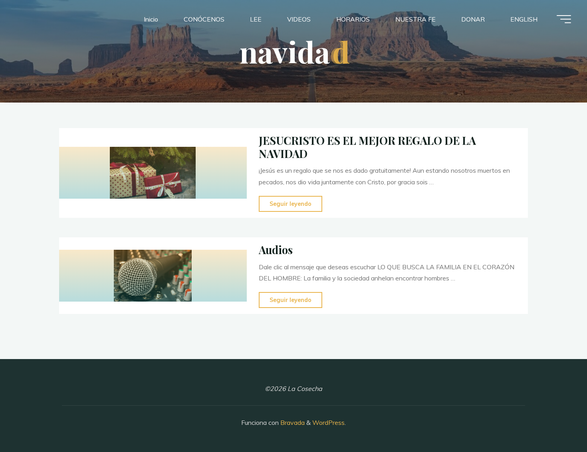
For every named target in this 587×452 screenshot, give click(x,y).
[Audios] (153, 276)
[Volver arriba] (555, 421)
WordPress (328, 422)
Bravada (292, 422)
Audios (276, 250)
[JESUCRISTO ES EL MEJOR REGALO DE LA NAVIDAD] (153, 173)
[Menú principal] (564, 19)
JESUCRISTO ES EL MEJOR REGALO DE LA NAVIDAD (367, 147)
